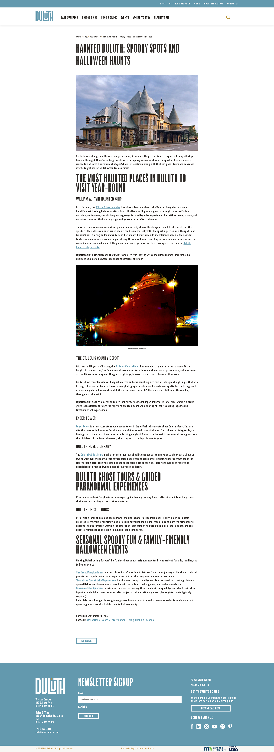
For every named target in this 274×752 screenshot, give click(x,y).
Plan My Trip (162, 17)
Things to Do (89, 17)
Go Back (86, 641)
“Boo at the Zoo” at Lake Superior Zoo (96, 580)
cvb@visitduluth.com (47, 732)
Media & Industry (200, 685)
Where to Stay (141, 17)
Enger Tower (83, 426)
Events (125, 17)
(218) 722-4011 (43, 729)
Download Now (210, 708)
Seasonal (149, 620)
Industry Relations (213, 4)
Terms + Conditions (144, 749)
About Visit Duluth (201, 680)
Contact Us (233, 4)
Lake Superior (69, 17)
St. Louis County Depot (127, 366)
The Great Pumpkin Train (89, 572)
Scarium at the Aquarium (89, 588)
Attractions (95, 37)
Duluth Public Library (92, 454)
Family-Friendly (136, 620)
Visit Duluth (47, 749)
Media (197, 4)
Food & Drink (109, 17)
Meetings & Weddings (179, 4)
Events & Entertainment (114, 620)
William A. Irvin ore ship (108, 207)
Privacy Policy (127, 749)
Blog (162, 4)
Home (78, 37)
